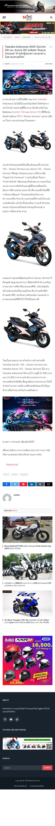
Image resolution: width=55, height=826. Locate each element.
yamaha (24, 474)
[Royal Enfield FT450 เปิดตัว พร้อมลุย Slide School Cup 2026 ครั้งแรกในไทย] (27, 529)
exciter (15, 474)
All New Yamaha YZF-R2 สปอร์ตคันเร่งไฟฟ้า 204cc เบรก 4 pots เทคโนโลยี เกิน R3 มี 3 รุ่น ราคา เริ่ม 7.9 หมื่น (26, 621)
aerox (6, 474)
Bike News (48, 64)
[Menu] (4, 17)
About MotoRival (20, 786)
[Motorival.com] (27, 17)
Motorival (12, 464)
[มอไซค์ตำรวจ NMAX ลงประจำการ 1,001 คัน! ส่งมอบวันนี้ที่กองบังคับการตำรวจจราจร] (27, 566)
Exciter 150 (19, 111)
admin (7, 64)
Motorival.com (34, 780)
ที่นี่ (32, 441)
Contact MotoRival (37, 786)
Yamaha (42, 99)
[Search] (51, 17)
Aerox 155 (35, 111)
